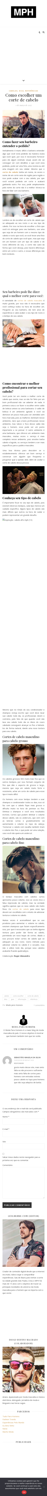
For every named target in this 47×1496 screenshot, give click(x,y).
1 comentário (39, 1005)
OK (24, 1492)
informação (22, 999)
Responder (19, 1063)
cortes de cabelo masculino (30, 300)
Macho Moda (8, 1431)
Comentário (8, 1165)
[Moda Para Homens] (23, 12)
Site (4, 1141)
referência (33, 999)
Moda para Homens (14, 1005)
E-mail (6, 1129)
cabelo (6, 996)
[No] (44, 1487)
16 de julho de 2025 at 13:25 (24, 1060)
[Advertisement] (23, 51)
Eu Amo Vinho (8, 1425)
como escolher (18, 996)
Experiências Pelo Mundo (13, 1422)
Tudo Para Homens (11, 1416)
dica (21, 91)
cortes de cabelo (20, 909)
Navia (5, 1428)
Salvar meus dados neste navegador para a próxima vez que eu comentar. (21, 1158)
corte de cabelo (33, 996)
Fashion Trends (9, 1419)
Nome (6, 1116)
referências (31, 91)
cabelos (13, 91)
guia (12, 999)
